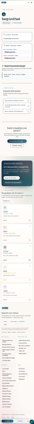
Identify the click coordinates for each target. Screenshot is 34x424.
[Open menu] (31, 2)
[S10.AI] (5, 308)
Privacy (3, 417)
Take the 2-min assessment (13, 182)
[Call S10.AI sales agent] (28, 2)
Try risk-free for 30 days (16, 141)
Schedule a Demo (17, 145)
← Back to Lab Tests (7, 9)
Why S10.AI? (5, 336)
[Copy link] (27, 421)
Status (12, 417)
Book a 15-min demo (10, 178)
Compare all (6, 200)
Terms (8, 417)
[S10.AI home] (5, 2)
